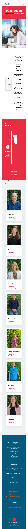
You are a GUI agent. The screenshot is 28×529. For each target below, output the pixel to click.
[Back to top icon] (14, 519)
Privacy (18, 525)
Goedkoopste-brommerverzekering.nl (14, 496)
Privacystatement (14, 508)
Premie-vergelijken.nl (14, 491)
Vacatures (18, 526)
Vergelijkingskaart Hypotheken (14, 507)
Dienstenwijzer (11, 526)
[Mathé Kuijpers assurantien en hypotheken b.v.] (6, 4)
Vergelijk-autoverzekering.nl (14, 499)
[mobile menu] (23, 4)
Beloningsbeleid (12, 525)
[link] (5, 41)
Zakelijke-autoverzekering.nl (14, 494)
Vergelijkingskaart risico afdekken (14, 506)
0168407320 (11, 217)
